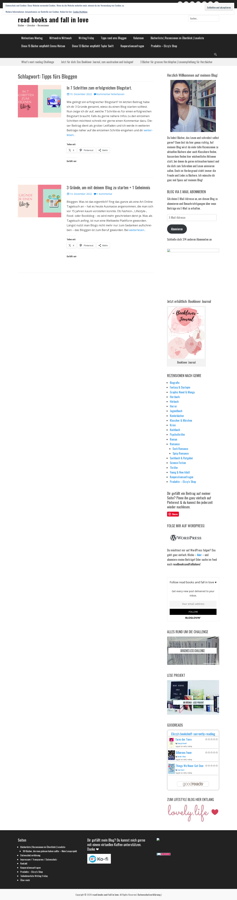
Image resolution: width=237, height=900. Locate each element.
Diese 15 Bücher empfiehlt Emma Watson (43, 46)
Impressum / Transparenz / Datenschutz (38, 859)
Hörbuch (174, 401)
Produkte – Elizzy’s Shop (164, 46)
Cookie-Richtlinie (80, 11)
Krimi (173, 425)
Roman (173, 439)
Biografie (174, 383)
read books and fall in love (53, 19)
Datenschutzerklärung (30, 855)
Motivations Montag (32, 38)
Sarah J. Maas (181, 756)
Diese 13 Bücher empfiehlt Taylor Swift (93, 46)
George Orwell (182, 743)
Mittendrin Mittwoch (60, 38)
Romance (175, 444)
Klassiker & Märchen (181, 420)
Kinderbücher (177, 416)
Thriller (174, 468)
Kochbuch (175, 430)
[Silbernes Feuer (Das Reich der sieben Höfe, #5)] (171, 759)
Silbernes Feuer (184, 752)
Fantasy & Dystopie (180, 387)
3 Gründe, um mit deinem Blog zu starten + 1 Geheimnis (108, 187)
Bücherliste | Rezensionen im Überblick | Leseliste (177, 38)
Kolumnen (138, 38)
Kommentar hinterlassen (110, 94)
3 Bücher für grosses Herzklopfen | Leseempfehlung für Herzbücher (176, 62)
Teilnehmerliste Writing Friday (34, 876)
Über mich (25, 880)
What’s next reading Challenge (37, 62)
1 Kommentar (104, 193)
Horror (173, 406)
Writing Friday (86, 38)
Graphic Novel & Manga (182, 392)
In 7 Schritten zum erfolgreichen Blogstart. (99, 87)
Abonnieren (177, 229)
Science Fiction (178, 463)
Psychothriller (177, 434)
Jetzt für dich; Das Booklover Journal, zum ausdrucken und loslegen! (97, 62)
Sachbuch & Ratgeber (181, 458)
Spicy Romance (181, 453)
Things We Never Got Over (190, 766)
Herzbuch (175, 397)
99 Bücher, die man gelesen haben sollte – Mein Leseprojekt (50, 851)
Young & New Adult (180, 472)
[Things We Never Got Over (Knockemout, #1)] (171, 772)
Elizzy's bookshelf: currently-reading (193, 733)
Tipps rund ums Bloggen (113, 38)
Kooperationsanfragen (132, 46)
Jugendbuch (176, 411)
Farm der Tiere (184, 739)
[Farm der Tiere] (171, 747)
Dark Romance (180, 449)
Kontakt (23, 863)
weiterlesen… (137, 230)
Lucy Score (180, 770)
